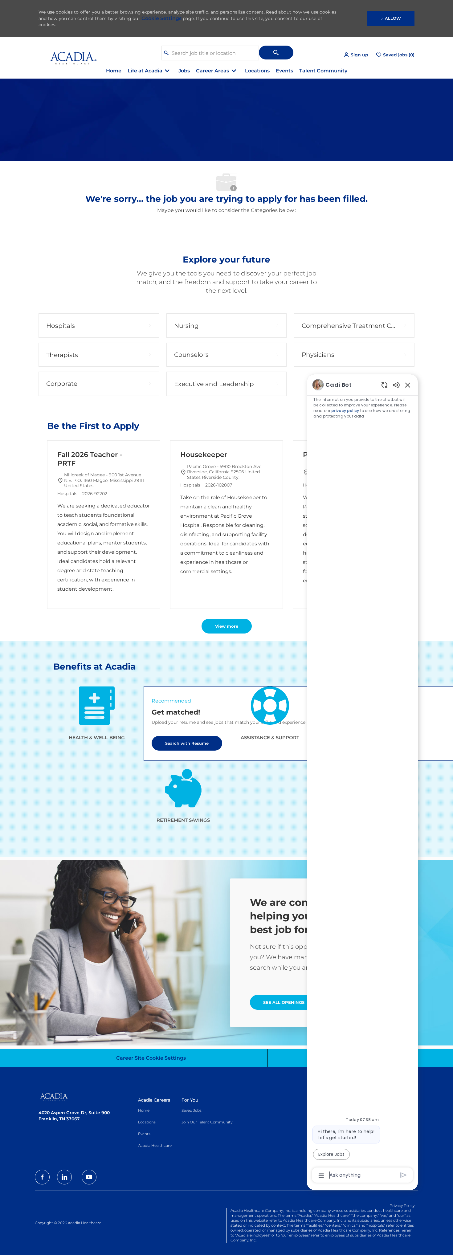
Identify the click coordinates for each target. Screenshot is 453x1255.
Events (284, 71)
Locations (257, 71)
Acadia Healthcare (155, 1145)
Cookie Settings (161, 18)
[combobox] (210, 53)
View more (226, 626)
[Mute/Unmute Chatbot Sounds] (396, 384)
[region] (362, 779)
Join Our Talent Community (207, 1122)
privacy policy (345, 410)
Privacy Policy (402, 1205)
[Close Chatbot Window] (408, 385)
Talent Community (323, 71)
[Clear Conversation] (384, 385)
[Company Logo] (69, 55)
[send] (403, 1175)
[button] (355, 55)
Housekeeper (203, 454)
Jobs (184, 71)
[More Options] (321, 1175)
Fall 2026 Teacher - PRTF (89, 458)
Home (113, 71)
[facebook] (42, 1177)
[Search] (276, 52)
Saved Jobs (192, 1110)
